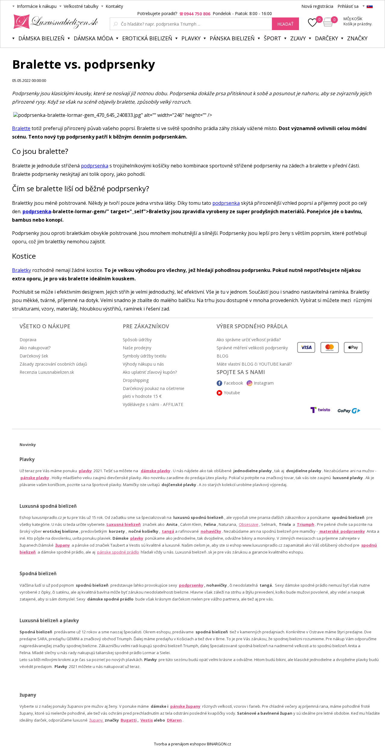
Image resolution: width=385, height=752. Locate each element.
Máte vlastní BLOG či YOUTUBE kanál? (254, 364)
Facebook (233, 383)
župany (62, 545)
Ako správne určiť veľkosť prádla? (249, 339)
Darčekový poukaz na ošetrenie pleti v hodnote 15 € (153, 392)
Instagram (264, 383)
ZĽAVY (298, 38)
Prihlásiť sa (348, 6)
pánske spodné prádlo (118, 552)
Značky (357, 38)
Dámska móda (93, 38)
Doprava (28, 339)
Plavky (191, 38)
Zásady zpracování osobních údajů (53, 364)
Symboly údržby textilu (144, 356)
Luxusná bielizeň (123, 524)
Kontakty (114, 6)
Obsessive (248, 524)
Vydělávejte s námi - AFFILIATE (153, 404)
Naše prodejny (137, 348)
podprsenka (94, 165)
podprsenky (191, 585)
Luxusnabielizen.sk (54, 21)
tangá (168, 531)
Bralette (21, 128)
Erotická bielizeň (147, 38)
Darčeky (326, 38)
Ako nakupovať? (35, 348)
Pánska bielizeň (232, 38)
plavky (136, 538)
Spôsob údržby (137, 339)
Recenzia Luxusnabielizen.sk (47, 372)
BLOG (222, 356)
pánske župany (185, 706)
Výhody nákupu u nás (143, 364)
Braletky (21, 270)
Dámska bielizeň (41, 38)
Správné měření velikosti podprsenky (252, 348)
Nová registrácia (317, 6)
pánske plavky (34, 477)
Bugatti (129, 720)
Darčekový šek (34, 356)
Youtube (232, 392)
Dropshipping (136, 380)
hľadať (285, 24)
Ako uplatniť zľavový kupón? (150, 372)
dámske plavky (155, 470)
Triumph (305, 524)
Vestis (146, 720)
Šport (272, 38)
